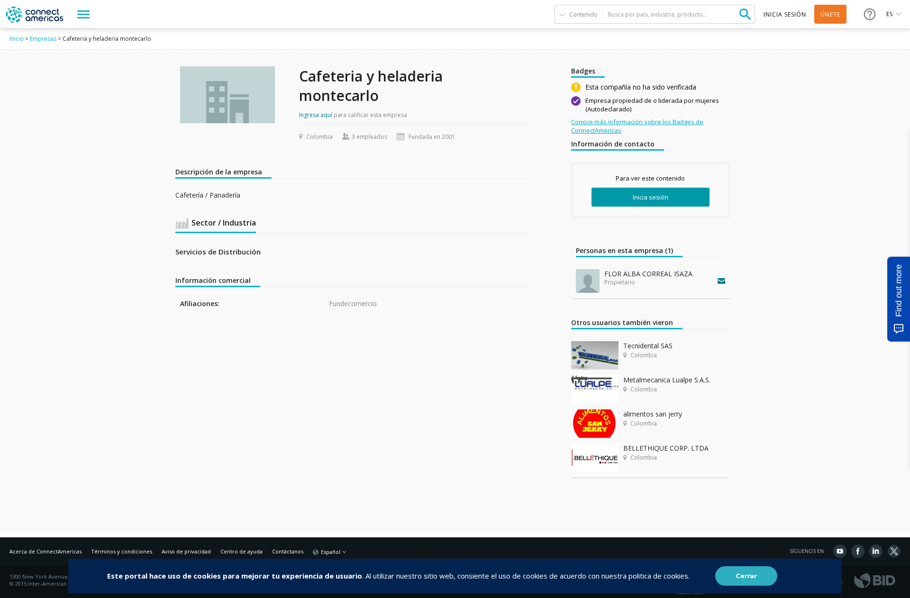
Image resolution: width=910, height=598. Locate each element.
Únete (830, 14)
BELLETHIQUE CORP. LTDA (666, 448)
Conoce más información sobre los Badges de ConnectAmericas (637, 126)
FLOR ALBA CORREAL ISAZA (648, 273)
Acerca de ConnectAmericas (45, 551)
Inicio (16, 39)
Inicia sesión (650, 197)
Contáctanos (287, 551)
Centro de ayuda (241, 551)
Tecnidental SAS (648, 345)
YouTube (839, 551)
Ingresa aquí (315, 115)
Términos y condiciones (121, 551)
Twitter (894, 551)
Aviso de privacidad (186, 551)
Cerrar (746, 576)
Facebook (857, 551)
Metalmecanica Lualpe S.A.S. (666, 379)
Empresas (43, 39)
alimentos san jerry (652, 413)
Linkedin (876, 551)
